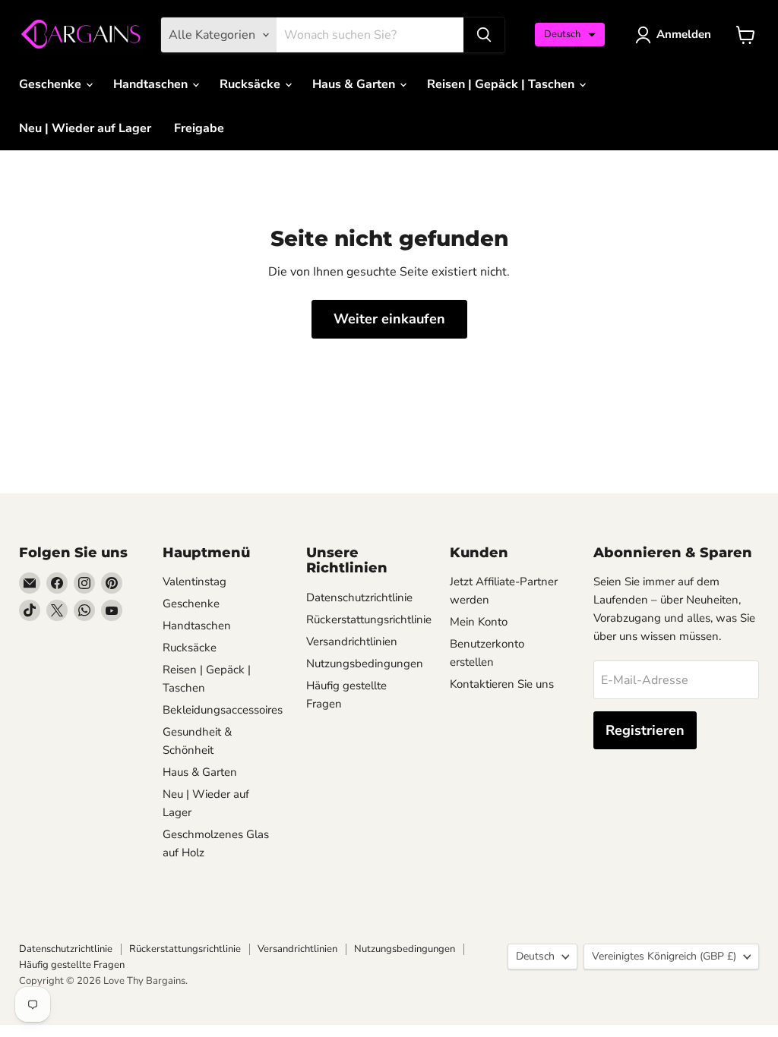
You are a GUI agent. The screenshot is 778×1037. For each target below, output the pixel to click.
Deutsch (535, 956)
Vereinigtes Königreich (664, 956)
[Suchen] (483, 34)
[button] (570, 34)
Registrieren (645, 730)
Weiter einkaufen (389, 319)
